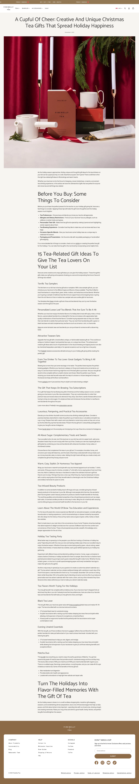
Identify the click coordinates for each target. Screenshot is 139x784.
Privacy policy (79, 773)
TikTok (70, 752)
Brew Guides (42, 749)
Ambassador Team (14, 752)
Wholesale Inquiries (45, 746)
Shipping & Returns (45, 752)
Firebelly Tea (16, 773)
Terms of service (94, 773)
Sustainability (14, 746)
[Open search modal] (125, 8)
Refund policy (66, 773)
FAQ (39, 756)
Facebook (71, 749)
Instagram (71, 743)
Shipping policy (108, 773)
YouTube (70, 746)
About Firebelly (14, 743)
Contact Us (42, 743)
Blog (10, 749)
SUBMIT (113, 756)
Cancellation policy (124, 773)
